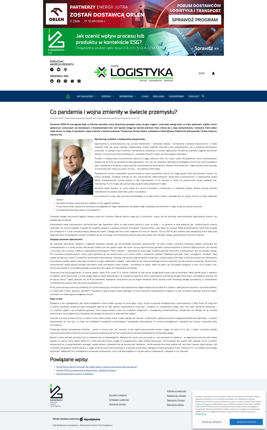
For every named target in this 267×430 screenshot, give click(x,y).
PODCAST (193, 96)
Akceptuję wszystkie (246, 422)
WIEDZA (106, 96)
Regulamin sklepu (175, 405)
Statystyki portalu (117, 404)
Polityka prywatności (176, 391)
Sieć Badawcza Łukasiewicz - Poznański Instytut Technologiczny (83, 425)
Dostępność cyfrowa (176, 396)
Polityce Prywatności (205, 404)
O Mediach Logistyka (118, 400)
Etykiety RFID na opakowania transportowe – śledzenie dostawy (86, 370)
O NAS (145, 96)
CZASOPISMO (176, 96)
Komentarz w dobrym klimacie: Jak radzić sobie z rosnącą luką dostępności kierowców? (96, 367)
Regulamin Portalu (176, 400)
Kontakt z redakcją (118, 395)
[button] (95, 96)
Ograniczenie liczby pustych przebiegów (74, 374)
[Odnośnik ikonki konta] (213, 73)
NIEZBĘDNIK (126, 96)
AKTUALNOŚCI (85, 96)
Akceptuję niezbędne (212, 422)
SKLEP (202, 73)
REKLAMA (158, 96)
